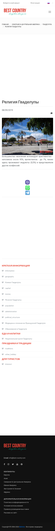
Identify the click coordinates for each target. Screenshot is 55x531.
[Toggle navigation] (49, 12)
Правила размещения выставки (16, 509)
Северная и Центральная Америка (26, 24)
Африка (7, 492)
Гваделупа (47, 24)
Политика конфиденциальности (16, 502)
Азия (6, 478)
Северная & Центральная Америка (17, 482)
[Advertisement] (27, 62)
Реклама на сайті (10, 513)
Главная (5, 24)
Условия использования (13, 506)
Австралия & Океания (12, 489)
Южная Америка (10, 485)
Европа (7, 475)
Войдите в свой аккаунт (11, 3)
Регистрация (35, 3)
